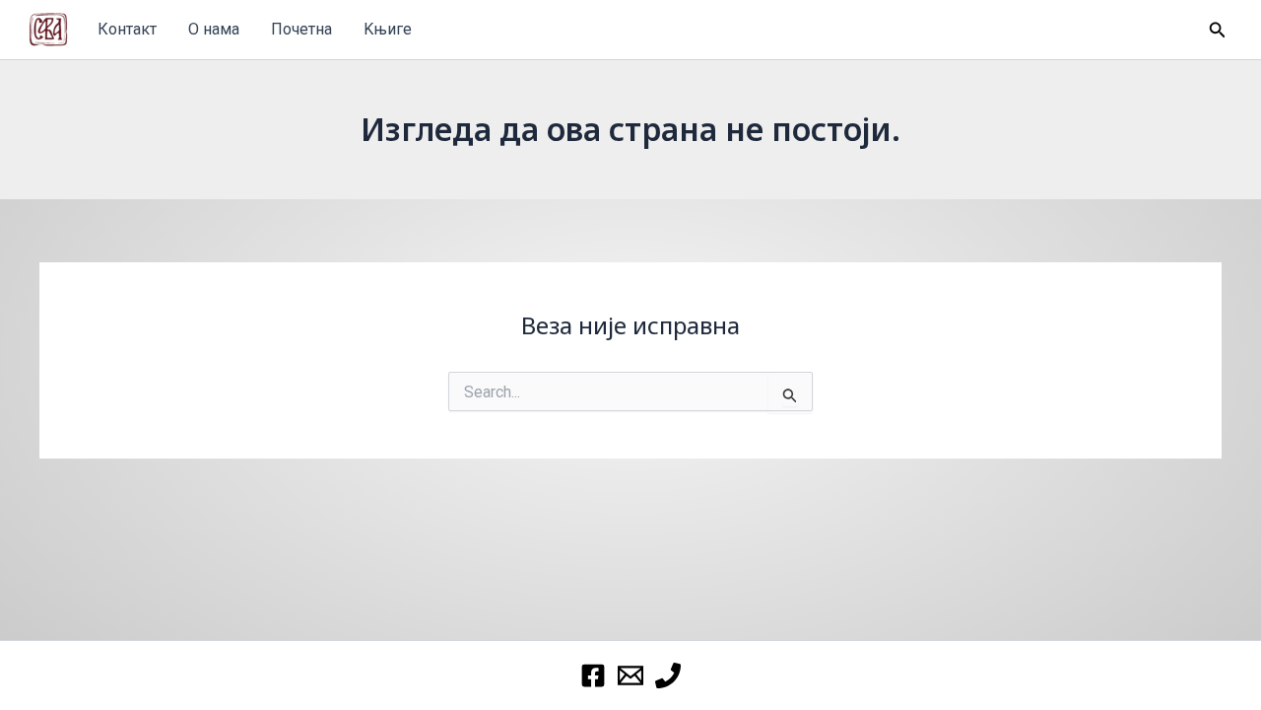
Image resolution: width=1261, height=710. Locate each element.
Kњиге (388, 29)
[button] (1218, 30)
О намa (213, 29)
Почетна (301, 29)
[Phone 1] (668, 675)
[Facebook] (593, 675)
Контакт (127, 29)
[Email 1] (630, 675)
